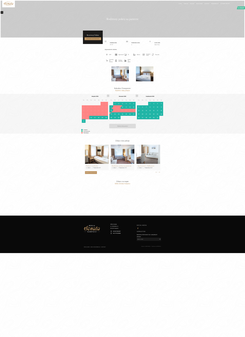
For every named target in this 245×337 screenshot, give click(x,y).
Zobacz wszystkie (91, 172)
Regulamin (199, 3)
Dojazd (192, 3)
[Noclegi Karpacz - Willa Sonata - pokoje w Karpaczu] (8, 3)
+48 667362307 (116, 231)
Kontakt (206, 3)
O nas (180, 3)
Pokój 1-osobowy (92, 166)
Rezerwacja (215, 3)
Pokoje (186, 3)
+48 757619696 (116, 233)
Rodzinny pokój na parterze (121, 166)
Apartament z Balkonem (146, 166)
